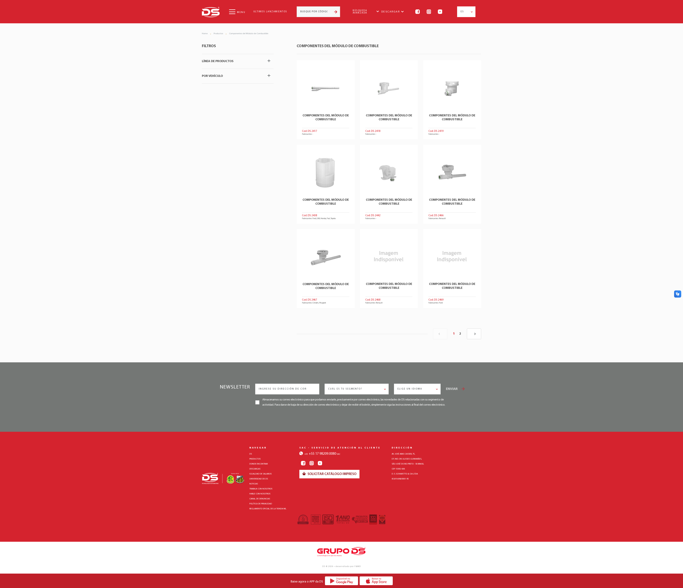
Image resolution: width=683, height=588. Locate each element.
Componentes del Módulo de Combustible (248, 34)
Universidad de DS (258, 479)
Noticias (253, 484)
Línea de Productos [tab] (218, 61)
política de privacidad (260, 504)
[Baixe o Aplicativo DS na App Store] (376, 580)
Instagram (429, 11)
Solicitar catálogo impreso (331, 474)
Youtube (440, 11)
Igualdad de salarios (260, 474)
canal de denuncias (259, 499)
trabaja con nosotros (260, 489)
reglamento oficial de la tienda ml (267, 509)
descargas (254, 469)
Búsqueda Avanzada (360, 11)
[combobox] (466, 11)
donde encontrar (258, 464)
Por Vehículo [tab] (212, 76)
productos (255, 459)
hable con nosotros (259, 494)
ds (250, 454)
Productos (218, 34)
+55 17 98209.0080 (320, 454)
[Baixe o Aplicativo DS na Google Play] (341, 580)
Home (205, 34)
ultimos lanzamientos (270, 11)
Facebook (417, 11)
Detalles (326, 99)
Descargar (390, 11)
